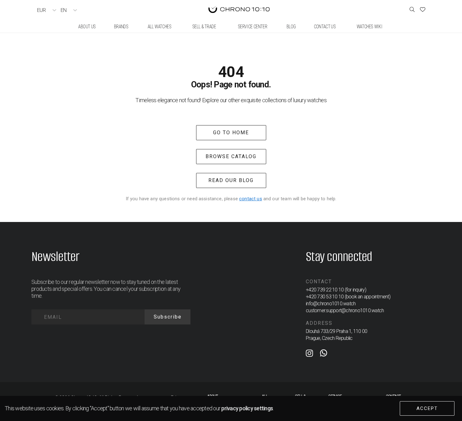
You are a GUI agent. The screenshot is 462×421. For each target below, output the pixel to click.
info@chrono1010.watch (330, 304)
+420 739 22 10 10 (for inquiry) (336, 290)
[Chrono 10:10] (239, 10)
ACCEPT (427, 408)
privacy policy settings (247, 408)
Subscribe (168, 317)
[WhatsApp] (323, 354)
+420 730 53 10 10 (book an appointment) (348, 297)
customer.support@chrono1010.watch (345, 310)
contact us (250, 199)
